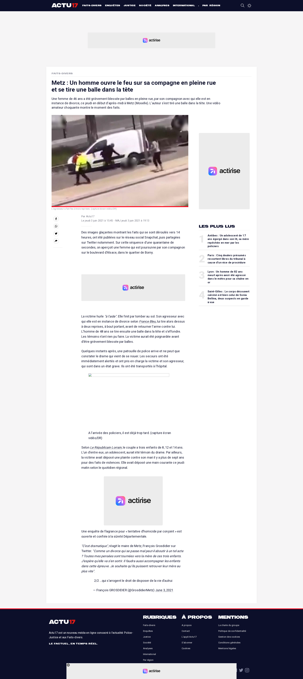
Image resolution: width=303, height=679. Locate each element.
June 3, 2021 (164, 590)
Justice (130, 5)
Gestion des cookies (229, 636)
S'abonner (187, 642)
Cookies (186, 648)
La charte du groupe (228, 625)
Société (145, 5)
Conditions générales (229, 642)
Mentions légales (227, 648)
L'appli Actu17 (189, 636)
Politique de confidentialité (232, 631)
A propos (186, 625)
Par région (211, 5)
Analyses (162, 5)
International (184, 5)
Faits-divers (92, 5)
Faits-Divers (62, 73)
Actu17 (65, 5)
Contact (186, 631)
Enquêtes (112, 5)
